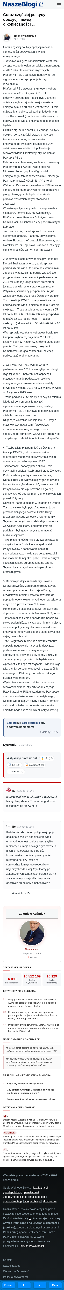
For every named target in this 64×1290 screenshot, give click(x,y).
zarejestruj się (31, 722)
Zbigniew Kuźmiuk (25, 35)
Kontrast (8, 1285)
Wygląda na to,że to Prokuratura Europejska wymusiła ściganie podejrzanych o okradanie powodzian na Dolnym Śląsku (32, 1002)
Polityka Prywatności (31, 1245)
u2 (14, 791)
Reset (55, 1285)
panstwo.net (31, 1192)
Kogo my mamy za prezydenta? (25, 1083)
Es (14, 826)
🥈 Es (14, 764)
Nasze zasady (11, 1265)
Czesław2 (16, 771)
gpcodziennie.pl (12, 1201)
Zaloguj (12, 722)
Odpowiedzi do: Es (21, 893)
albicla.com (49, 1201)
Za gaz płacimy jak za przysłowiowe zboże (31, 1099)
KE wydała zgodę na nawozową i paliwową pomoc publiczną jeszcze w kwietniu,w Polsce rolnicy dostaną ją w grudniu (32, 1015)
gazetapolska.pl (12, 1192)
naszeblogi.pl (37, 1196)
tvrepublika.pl (32, 1201)
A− (39, 1285)
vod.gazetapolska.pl (15, 1196)
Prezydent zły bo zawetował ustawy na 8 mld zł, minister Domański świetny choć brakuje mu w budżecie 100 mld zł (33, 1028)
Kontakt (7, 1260)
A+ (24, 1285)
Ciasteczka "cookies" (16, 1271)
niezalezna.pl (40, 1187)
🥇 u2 (47, 758)
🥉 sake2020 (35, 764)
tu (30, 1218)
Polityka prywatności (15, 1277)
